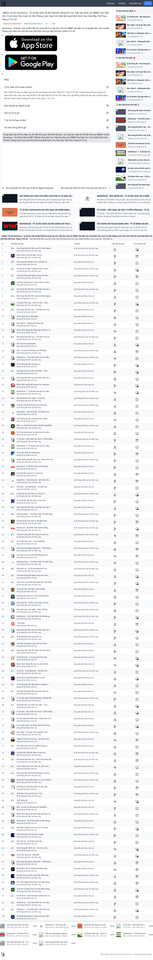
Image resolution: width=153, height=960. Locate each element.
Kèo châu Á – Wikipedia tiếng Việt (30, 323)
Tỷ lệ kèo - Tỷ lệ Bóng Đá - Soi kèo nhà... (32, 487)
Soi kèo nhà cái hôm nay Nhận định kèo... (33, 875)
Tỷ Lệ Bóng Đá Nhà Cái (134, 20)
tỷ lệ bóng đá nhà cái (124, 954)
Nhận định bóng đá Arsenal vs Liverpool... (33, 384)
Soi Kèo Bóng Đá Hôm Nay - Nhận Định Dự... (34, 718)
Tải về (148, 3)
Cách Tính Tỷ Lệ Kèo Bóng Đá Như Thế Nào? (34, 582)
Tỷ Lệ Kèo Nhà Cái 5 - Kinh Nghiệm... (31, 541)
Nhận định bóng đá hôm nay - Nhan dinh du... (35, 459)
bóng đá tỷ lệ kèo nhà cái (27, 264)
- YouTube (21, 623)
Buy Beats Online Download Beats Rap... (33, 868)
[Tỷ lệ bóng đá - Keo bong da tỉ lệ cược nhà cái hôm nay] (121, 18)
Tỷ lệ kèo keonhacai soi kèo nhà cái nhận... (34, 282)
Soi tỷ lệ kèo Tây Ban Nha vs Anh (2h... (32, 500)
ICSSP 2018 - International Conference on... (34, 895)
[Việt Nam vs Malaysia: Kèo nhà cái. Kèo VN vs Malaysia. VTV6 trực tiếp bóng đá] (121, 35)
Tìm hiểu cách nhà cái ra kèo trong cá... (32, 746)
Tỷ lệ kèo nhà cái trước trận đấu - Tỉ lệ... (32, 371)
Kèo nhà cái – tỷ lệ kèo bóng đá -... (30, 841)
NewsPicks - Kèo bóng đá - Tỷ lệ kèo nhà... (33, 412)
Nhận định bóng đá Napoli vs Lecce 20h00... (34, 780)
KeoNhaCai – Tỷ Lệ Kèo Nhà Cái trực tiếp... (33, 357)
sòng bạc (110, 3)
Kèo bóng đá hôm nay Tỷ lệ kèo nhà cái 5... (34, 378)
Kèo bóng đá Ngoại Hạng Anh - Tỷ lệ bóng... (34, 548)
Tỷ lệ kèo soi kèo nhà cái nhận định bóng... (34, 889)
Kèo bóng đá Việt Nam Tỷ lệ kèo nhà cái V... (34, 289)
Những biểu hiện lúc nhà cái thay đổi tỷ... (33, 596)
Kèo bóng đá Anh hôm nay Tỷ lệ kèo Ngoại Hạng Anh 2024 (29, 188)
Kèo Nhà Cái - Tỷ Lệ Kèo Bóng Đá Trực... (32, 568)
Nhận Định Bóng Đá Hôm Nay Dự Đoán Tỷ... (34, 330)
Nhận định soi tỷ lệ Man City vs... (30, 255)
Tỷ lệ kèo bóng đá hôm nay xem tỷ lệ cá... (33, 534)
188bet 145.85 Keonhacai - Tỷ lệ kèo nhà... (33, 739)
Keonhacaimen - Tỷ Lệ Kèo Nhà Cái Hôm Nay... (35, 514)
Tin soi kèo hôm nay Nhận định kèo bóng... (34, 725)
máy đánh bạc (135, 3)
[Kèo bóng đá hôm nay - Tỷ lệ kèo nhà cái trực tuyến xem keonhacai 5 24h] (121, 128)
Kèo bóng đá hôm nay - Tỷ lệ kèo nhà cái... (33, 309)
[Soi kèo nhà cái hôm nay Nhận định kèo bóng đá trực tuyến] (121, 170)
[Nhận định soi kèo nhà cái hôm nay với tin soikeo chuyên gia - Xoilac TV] (121, 161)
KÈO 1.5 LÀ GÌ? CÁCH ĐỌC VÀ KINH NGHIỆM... (35, 425)
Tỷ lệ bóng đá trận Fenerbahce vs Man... (33, 418)
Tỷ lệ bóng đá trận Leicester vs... (30, 636)
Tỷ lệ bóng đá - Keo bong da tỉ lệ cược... (32, 657)
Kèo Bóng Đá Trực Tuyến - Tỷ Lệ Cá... (31, 398)
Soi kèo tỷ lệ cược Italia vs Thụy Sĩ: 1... (32, 493)
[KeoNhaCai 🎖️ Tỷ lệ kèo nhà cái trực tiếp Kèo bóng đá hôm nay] (121, 153)
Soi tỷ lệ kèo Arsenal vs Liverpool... (30, 473)
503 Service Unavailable (26, 343)
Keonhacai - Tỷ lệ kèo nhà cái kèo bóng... (33, 466)
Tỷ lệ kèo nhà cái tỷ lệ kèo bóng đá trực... (33, 555)
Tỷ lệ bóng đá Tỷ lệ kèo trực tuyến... (31, 834)
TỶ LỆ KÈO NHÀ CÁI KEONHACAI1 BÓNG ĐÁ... (35, 698)
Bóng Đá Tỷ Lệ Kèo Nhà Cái (137, 114)
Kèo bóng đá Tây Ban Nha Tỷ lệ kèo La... (32, 262)
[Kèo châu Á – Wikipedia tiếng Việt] (121, 43)
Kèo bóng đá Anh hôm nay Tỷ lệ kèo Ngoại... (34, 248)
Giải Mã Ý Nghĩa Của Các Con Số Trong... (33, 827)
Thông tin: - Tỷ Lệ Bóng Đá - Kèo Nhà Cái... (34, 909)
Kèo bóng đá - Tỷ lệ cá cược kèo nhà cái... (33, 602)
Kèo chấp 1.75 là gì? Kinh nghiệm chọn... (33, 732)
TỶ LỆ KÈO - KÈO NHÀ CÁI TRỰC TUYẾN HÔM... (35, 439)
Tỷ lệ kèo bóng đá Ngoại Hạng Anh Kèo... (33, 275)
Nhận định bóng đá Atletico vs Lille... (31, 677)
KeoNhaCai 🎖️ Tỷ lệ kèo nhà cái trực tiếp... (33, 391)
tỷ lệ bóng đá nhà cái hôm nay (29, 251)
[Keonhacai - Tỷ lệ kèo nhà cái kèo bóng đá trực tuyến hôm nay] (121, 120)
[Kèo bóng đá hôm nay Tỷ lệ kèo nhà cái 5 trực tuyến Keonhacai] (121, 137)
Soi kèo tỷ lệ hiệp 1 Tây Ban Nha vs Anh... (33, 268)
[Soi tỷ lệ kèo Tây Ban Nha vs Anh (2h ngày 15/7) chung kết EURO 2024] (121, 51)
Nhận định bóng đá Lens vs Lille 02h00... (33, 664)
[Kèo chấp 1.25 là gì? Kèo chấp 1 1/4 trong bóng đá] (121, 26)
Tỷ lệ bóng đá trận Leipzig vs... (29, 364)
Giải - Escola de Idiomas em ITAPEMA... (32, 350)
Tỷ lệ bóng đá (22, 800)
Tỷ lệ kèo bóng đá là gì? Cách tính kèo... (32, 405)
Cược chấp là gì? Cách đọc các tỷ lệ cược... (33, 766)
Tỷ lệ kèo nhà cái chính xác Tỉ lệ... (30, 793)
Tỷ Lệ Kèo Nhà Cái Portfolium (28, 452)
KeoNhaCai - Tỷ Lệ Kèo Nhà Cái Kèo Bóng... (34, 616)
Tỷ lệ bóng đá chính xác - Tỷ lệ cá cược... (33, 848)
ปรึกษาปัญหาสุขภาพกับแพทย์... (28, 316)
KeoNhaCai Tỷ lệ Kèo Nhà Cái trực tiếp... (33, 786)
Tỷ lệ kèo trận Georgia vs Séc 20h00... (31, 589)
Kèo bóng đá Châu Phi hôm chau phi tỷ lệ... (34, 650)
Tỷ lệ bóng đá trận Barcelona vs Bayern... (33, 684)
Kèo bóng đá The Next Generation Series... (34, 773)
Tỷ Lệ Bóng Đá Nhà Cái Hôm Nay (139, 155)
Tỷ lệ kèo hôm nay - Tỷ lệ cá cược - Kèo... (33, 303)
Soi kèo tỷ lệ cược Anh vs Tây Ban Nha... (32, 521)
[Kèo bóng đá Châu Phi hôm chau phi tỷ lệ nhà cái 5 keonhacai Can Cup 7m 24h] (121, 112)
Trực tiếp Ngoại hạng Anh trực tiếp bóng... (34, 882)
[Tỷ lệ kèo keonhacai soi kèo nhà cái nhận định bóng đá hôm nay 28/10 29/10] (121, 145)
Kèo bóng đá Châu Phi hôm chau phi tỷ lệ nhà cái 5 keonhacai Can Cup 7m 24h (83, 188)
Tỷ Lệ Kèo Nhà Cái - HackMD (28, 855)
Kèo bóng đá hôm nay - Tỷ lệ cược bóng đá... (34, 759)
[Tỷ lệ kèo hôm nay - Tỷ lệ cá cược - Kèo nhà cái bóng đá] (121, 178)
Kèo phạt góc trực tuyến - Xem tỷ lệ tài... (33, 609)
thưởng (121, 3)
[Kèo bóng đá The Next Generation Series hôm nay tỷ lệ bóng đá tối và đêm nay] (121, 186)
